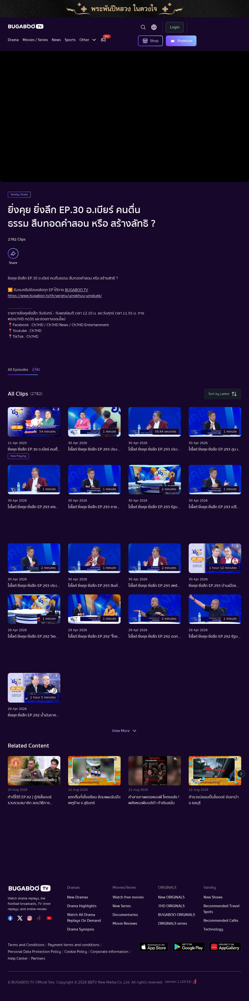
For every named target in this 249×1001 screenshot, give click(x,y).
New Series (122, 906)
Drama (13, 40)
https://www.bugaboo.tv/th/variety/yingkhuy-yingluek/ (55, 296)
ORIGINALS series (172, 923)
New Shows (213, 897)
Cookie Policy (75, 952)
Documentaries (125, 915)
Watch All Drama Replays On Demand (84, 917)
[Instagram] (29, 918)
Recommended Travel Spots (222, 909)
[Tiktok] (39, 918)
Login (174, 27)
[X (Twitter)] (20, 918)
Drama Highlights (82, 906)
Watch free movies (128, 897)
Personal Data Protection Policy (34, 952)
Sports (70, 40)
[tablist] (23, 372)
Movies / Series (35, 40)
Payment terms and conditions (73, 945)
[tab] (23, 372)
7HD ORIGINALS (171, 906)
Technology (213, 929)
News (56, 40)
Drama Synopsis (80, 929)
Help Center (18, 958)
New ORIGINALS (171, 897)
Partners (38, 958)
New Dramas (77, 897)
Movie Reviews (125, 923)
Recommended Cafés (221, 920)
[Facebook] (10, 918)
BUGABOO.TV (76, 290)
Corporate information (109, 952)
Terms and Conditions (26, 945)
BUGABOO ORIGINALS (176, 915)
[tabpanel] (124, 562)
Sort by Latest (218, 394)
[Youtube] (49, 918)
